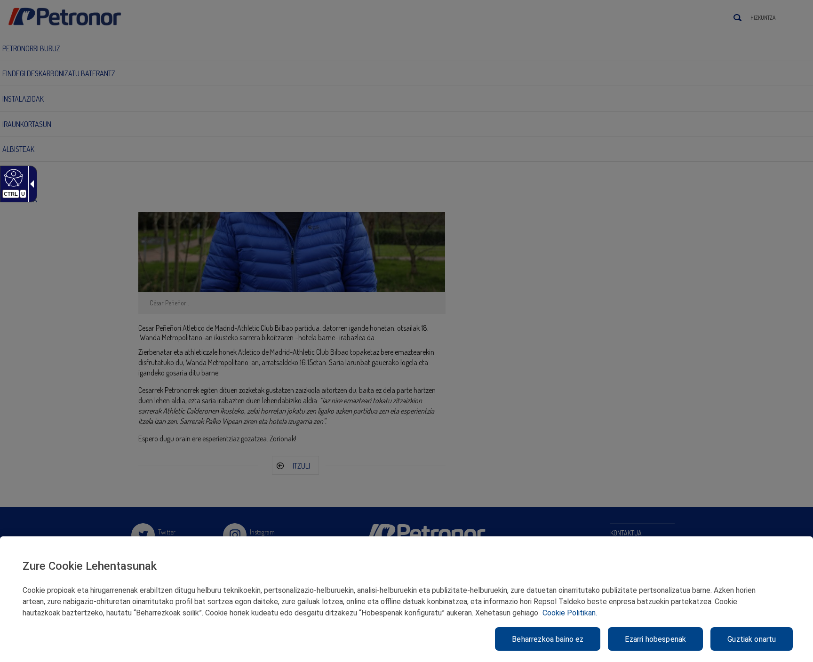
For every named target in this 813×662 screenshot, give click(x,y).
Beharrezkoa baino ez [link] (547, 639)
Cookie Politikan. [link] (569, 612)
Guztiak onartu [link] (751, 639)
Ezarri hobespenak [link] (655, 639)
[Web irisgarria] (12, 177)
